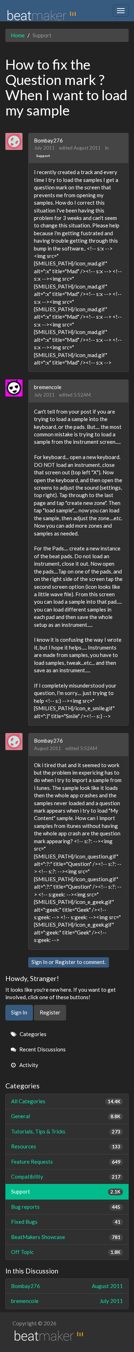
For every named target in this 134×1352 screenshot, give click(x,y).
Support (43, 155)
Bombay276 (48, 140)
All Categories (65, 1101)
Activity (28, 1065)
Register (65, 962)
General (65, 1116)
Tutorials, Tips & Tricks (65, 1131)
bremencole (47, 387)
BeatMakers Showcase (65, 1237)
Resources (65, 1146)
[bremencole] (16, 388)
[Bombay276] (16, 141)
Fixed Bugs (65, 1221)
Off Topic (65, 1252)
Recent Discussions (42, 1049)
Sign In (39, 962)
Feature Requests (65, 1161)
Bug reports (65, 1206)
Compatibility (65, 1176)
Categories (32, 1034)
